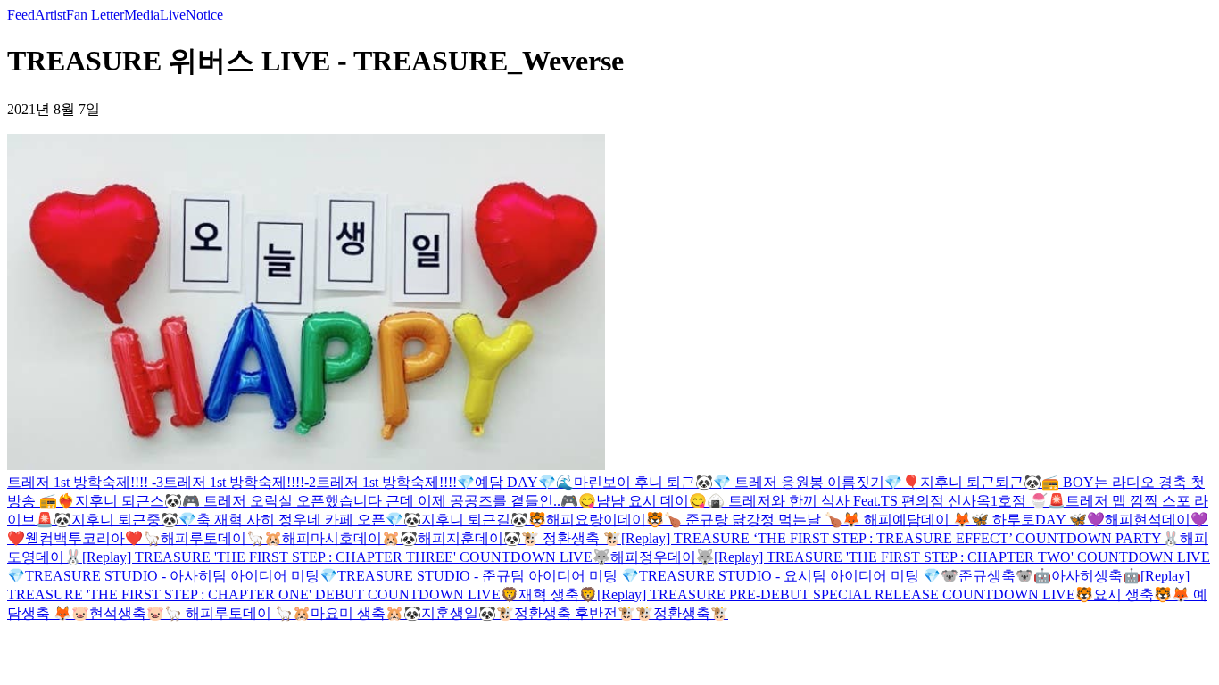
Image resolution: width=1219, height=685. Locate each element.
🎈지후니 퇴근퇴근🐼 (971, 482)
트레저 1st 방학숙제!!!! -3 (85, 482)
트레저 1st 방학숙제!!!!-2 (239, 482)
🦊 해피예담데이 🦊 (906, 519)
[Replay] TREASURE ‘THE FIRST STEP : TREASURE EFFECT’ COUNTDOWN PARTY (891, 538)
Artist (50, 14)
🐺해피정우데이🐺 (653, 557)
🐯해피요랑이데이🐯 (596, 519)
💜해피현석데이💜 (1147, 519)
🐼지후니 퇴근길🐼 (465, 519)
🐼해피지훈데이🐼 (460, 538)
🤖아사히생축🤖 (1086, 575)
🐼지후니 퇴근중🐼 (116, 519)
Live (173, 14)
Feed (21, 14)
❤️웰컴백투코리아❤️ (75, 538)
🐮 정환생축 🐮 (571, 538)
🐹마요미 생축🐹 (348, 613)
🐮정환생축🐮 (681, 613)
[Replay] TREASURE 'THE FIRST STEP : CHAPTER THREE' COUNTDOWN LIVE (337, 557)
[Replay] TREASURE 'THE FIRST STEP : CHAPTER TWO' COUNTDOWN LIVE (962, 557)
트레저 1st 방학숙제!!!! (386, 482)
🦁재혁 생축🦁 (549, 594)
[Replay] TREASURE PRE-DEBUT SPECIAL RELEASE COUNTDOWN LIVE (836, 594)
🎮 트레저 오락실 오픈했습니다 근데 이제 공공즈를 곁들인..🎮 (380, 500)
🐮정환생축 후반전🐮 (565, 613)
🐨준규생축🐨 (987, 575)
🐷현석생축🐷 (117, 613)
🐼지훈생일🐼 (449, 613)
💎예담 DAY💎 (506, 482)
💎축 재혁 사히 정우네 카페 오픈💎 (290, 519)
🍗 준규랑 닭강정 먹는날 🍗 (753, 519)
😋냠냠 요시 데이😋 (642, 500)
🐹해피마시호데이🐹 (332, 538)
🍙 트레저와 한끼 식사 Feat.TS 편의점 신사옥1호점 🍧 (877, 500)
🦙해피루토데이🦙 (203, 538)
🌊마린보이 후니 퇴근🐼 (634, 482)
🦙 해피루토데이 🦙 (228, 613)
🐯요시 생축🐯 (1123, 594)
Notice (204, 14)
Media (142, 14)
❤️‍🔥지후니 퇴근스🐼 (119, 500)
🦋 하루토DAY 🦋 (1029, 519)
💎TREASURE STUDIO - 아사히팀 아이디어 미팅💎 (172, 575)
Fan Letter (95, 14)
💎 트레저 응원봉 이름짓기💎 (807, 482)
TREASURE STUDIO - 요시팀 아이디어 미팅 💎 (790, 575)
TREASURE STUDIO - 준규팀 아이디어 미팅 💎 (488, 575)
